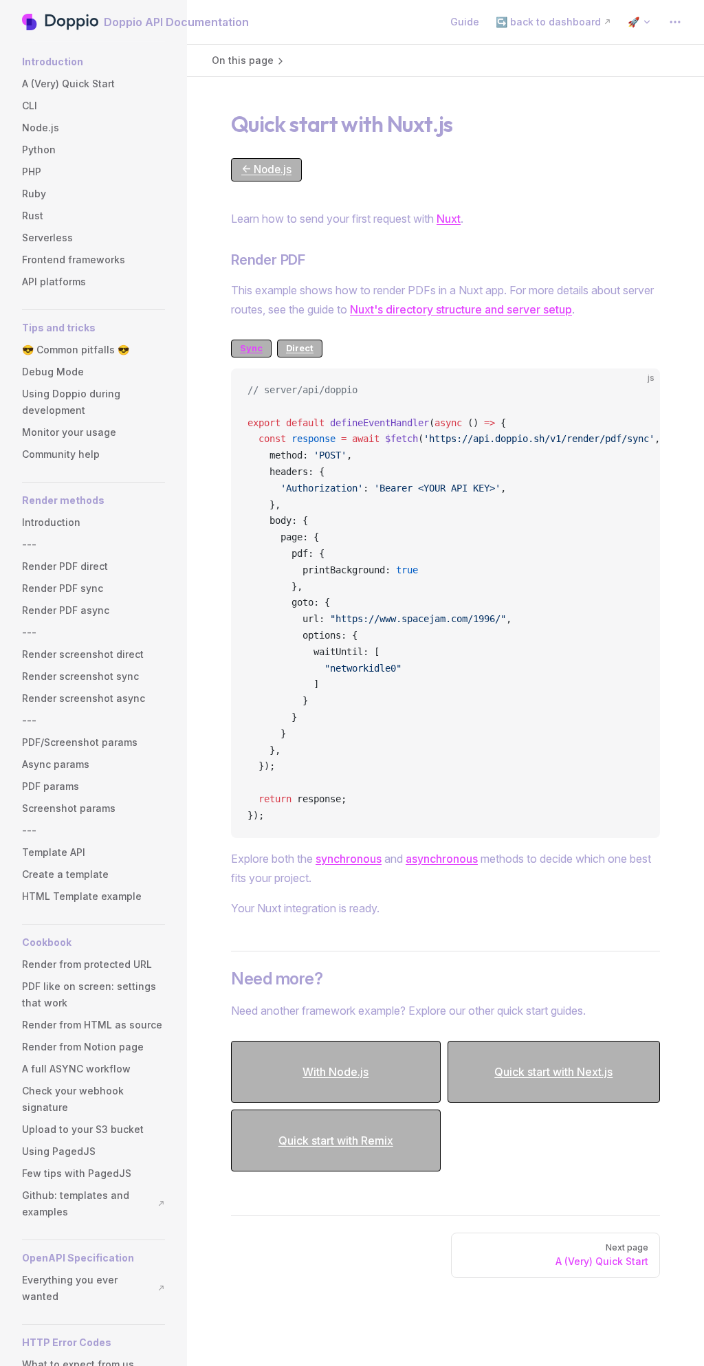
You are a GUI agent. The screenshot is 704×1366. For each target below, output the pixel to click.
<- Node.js (266, 169)
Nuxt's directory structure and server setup (461, 309)
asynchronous (442, 859)
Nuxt (449, 218)
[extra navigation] (675, 22)
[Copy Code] (638, 390)
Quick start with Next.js (553, 1072)
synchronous (349, 859)
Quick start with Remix (335, 1140)
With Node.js (335, 1072)
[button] (93, 62)
